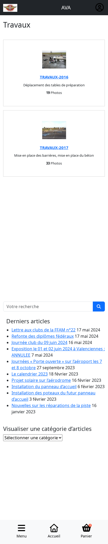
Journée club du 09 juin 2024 (39, 342)
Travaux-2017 (54, 147)
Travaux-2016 (54, 77)
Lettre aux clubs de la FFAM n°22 (43, 330)
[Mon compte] (99, 7)
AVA (66, 7)
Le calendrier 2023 (30, 374)
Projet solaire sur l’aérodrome (41, 380)
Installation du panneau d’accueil (44, 386)
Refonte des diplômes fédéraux (43, 336)
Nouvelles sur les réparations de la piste (51, 405)
